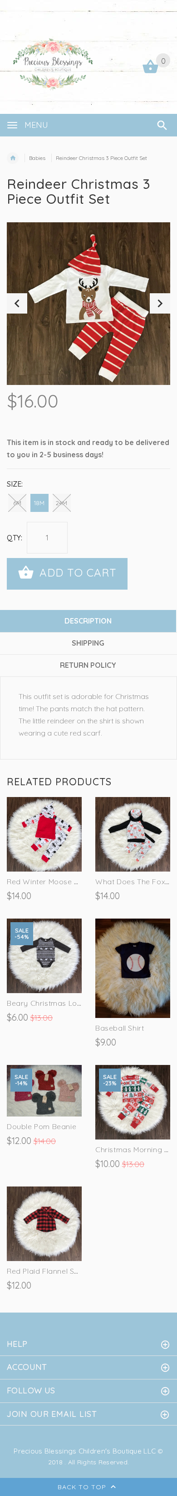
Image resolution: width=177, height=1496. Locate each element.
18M (39, 502)
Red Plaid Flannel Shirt (46, 1271)
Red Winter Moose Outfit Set (57, 881)
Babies (37, 158)
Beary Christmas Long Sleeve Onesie (72, 1003)
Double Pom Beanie (41, 1126)
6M (17, 502)
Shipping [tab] (88, 642)
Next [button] (160, 303)
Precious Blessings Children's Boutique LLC (85, 1451)
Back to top (83, 1487)
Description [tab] (88, 620)
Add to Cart (76, 572)
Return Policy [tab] (88, 665)
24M (61, 502)
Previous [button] (17, 303)
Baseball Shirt (119, 1027)
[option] (88, 303)
